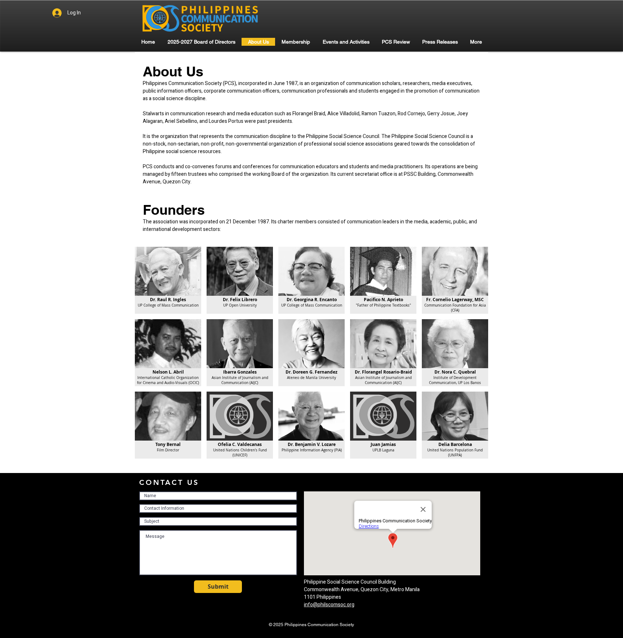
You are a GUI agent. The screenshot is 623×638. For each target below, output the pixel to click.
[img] (168, 280)
